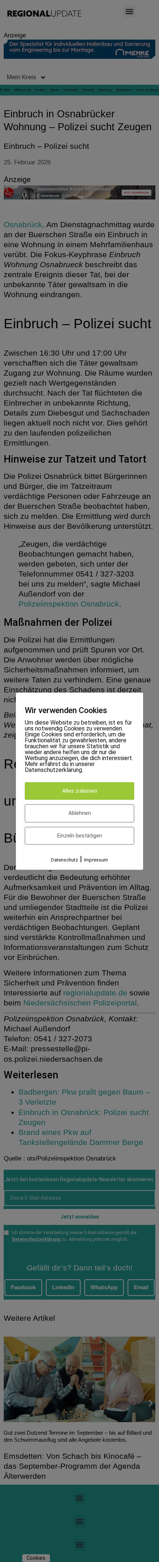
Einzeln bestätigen (79, 835)
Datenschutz (64, 860)
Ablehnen (79, 813)
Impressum (96, 860)
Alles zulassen (79, 790)
